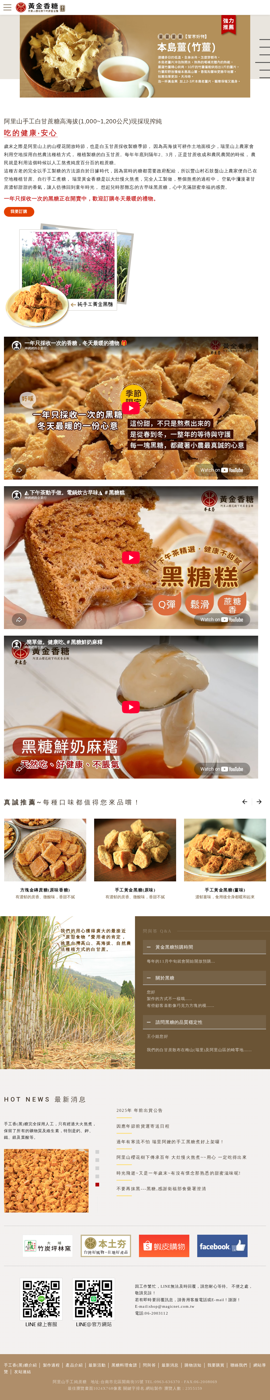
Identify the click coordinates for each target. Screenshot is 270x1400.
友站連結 (22, 1372)
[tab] (204, 947)
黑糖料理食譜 (124, 1365)
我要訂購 (19, 211)
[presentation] (245, 801)
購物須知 (193, 1365)
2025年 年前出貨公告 (140, 1110)
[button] (97, 1152)
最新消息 (170, 1365)
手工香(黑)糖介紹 (20, 1365)
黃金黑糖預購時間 (174, 947)
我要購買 (216, 1365)
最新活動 (97, 1365)
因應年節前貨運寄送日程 (143, 1126)
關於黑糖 (165, 978)
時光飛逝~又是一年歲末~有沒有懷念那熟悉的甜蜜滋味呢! (179, 1173)
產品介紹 (74, 1365)
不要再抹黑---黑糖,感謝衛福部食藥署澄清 (161, 1188)
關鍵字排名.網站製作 (143, 1388)
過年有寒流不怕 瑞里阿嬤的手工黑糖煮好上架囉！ (171, 1142)
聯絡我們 (239, 1365)
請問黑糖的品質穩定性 (179, 1022)
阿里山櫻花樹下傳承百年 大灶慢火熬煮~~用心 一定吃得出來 (182, 1157)
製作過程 (51, 1365)
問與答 (149, 1365)
